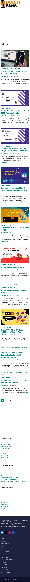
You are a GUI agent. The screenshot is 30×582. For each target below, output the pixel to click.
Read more (4, 85)
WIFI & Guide (17, 68)
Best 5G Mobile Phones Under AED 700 (9, 479)
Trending (9, 68)
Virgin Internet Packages (6, 444)
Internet (3, 68)
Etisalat (3, 225)
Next (11, 400)
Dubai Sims (5, 76)
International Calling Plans (8, 559)
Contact (3, 541)
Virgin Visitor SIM (4, 457)
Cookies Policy (5, 544)
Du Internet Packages (5, 448)
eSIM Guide (4, 564)
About (2, 539)
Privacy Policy (4, 549)
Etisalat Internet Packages (6, 446)
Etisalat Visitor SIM (5, 455)
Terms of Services (5, 551)
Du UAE (2, 108)
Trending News (5, 569)
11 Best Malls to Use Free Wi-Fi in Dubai (9, 477)
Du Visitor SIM (4, 459)
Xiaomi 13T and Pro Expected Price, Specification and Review (14, 473)
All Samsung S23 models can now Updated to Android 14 (13, 481)
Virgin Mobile (11, 264)
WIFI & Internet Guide (6, 572)
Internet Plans (4, 557)
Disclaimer (4, 546)
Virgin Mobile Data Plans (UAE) (13, 267)
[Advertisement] (15, 24)
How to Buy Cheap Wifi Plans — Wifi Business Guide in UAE (13, 471)
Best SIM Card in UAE (5, 453)
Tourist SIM (4, 567)
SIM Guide (3, 562)
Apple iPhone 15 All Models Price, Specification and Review (13, 475)
